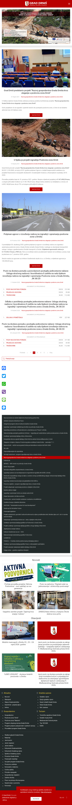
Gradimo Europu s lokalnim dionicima (14, 502)
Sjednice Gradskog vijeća (12, 754)
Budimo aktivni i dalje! (10, 490)
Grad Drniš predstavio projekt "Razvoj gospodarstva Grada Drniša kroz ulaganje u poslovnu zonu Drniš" (36, 91)
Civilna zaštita (9, 770)
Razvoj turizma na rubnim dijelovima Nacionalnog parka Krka (21, 418)
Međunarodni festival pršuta (48, 720)
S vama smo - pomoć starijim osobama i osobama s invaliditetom (22, 499)
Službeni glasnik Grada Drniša (14, 735)
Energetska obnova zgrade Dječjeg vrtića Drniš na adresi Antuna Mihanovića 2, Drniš (28, 439)
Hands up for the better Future (12, 508)
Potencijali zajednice (9, 511)
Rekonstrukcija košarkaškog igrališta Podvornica (18, 535)
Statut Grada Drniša (46, 705)
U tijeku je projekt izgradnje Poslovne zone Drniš (36, 160)
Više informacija (46, 792)
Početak (22, 353)
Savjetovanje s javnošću (12, 783)
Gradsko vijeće (44, 697)
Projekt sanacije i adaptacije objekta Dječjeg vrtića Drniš (20, 547)
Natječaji (7, 738)
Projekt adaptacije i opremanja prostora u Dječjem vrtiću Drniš (21, 487)
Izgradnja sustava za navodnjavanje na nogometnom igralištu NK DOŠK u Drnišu (27, 473)
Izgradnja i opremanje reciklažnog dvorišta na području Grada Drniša (24, 427)
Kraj (51, 353)
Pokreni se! (7, 460)
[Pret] (27, 352)
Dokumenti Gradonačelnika (13, 748)
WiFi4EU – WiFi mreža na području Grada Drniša (18, 463)
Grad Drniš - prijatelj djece (13, 705)
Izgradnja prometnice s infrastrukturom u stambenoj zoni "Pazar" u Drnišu (25, 430)
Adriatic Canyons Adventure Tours (14, 421)
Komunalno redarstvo (11, 767)
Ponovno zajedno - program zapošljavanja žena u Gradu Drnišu (22, 484)
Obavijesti (8, 699)
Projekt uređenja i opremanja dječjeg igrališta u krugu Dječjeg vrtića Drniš (25, 526)
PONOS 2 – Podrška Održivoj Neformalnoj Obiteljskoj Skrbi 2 (21, 541)
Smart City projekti (9, 466)
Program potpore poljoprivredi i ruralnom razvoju (20, 726)
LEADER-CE (7, 538)
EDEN (41, 726)
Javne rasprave (9, 743)
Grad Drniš (6, 795)
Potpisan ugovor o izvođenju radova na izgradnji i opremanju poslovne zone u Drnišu (36, 235)
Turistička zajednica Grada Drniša (50, 715)
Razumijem (36, 799)
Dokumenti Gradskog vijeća (13, 751)
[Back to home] (36, 4)
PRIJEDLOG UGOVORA (13, 292)
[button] (69, 4)
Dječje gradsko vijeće (46, 699)
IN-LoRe (6, 448)
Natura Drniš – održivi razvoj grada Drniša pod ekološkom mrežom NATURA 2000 (27, 445)
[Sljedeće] (47, 352)
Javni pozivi (8, 740)
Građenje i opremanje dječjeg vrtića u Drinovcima (18, 436)
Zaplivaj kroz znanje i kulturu (12, 529)
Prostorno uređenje (11, 764)
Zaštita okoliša (9, 777)
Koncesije (8, 785)
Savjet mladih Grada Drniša (48, 702)
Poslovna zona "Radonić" (12, 720)
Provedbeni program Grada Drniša (15, 728)
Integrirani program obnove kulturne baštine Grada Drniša (20, 424)
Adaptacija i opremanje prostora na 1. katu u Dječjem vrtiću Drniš (22, 519)
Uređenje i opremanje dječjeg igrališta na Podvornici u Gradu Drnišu (23, 522)
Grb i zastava (44, 707)
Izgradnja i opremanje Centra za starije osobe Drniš (18, 493)
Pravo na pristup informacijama (14, 780)
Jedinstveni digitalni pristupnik (12, 798)
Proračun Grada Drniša (12, 756)
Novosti (7, 697)
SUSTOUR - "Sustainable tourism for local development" (20, 505)
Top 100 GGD (44, 723)
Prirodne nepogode (10, 772)
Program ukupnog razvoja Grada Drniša (17, 723)
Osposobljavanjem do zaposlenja (13, 451)
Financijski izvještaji (11, 759)
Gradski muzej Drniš (46, 718)
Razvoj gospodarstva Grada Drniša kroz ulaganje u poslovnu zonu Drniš (42, 97)
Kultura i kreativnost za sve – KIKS (14, 532)
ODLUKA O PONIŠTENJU (14, 317)
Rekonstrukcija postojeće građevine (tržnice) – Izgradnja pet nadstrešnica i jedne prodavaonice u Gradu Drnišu (36, 433)
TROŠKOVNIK (10, 295)
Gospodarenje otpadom (12, 775)
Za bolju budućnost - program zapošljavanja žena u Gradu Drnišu (22, 454)
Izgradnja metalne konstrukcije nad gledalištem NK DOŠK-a (21, 481)
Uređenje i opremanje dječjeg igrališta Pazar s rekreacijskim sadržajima (24, 544)
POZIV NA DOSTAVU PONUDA (16, 289)
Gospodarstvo (9, 715)
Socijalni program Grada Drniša (14, 762)
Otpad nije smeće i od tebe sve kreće (14, 496)
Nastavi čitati (36, 115)
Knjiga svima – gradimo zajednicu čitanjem (16, 550)
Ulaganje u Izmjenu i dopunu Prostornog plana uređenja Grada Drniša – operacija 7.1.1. (29, 442)
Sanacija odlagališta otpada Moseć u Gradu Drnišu (18, 469)
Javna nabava (9, 746)
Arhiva (7, 707)
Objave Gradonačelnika (12, 702)
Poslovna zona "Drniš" (11, 718)
